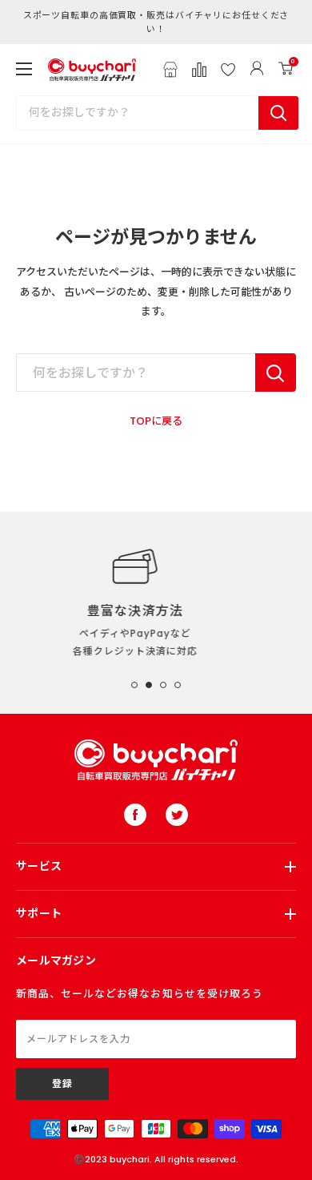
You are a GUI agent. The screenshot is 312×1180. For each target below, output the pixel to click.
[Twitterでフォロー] (177, 814)
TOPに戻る (156, 421)
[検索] (278, 113)
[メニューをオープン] (24, 68)
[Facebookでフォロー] (135, 814)
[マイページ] (257, 70)
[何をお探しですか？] (275, 372)
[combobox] (137, 113)
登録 (62, 1083)
